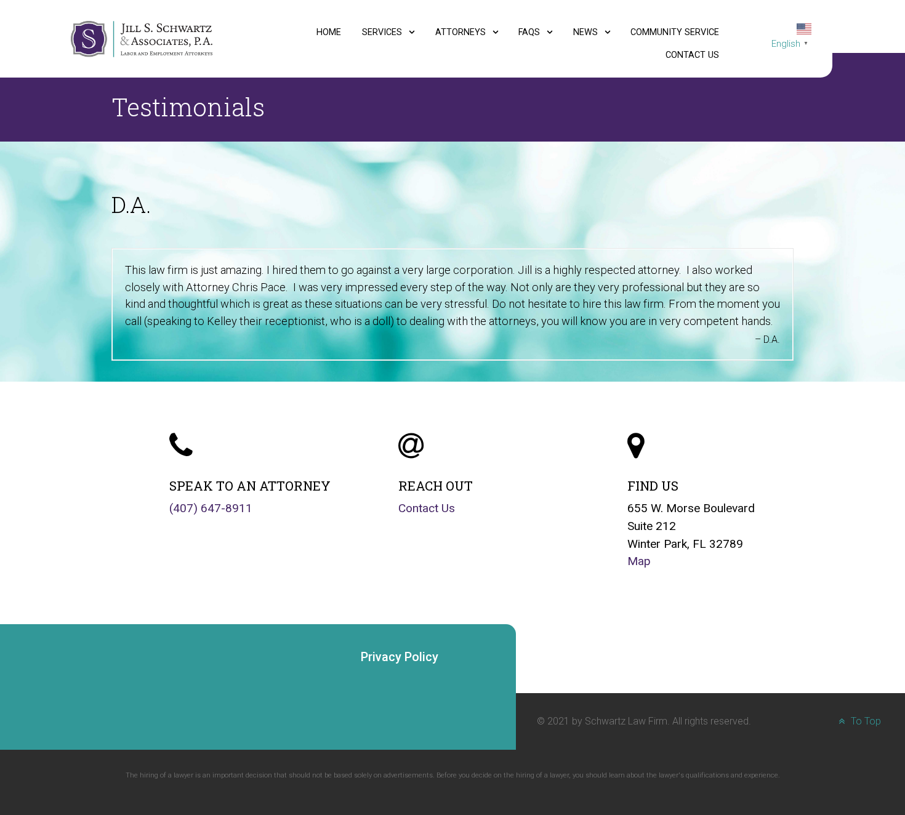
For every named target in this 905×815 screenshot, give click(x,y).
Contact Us (426, 508)
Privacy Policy (399, 656)
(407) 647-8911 (210, 508)
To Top (864, 721)
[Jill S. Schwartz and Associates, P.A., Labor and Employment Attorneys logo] (141, 38)
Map (639, 561)
